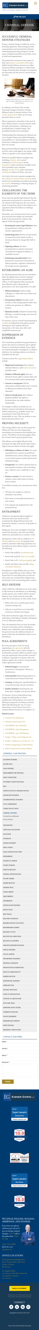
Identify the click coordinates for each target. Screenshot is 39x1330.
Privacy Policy (20, 1326)
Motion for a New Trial (12, 936)
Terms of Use (11, 1326)
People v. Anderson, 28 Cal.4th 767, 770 (19, 741)
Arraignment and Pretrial (13, 773)
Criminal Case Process (14, 753)
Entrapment (8, 856)
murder (4, 115)
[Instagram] (28, 1307)
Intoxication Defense (11, 905)
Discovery (7, 834)
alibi (18, 160)
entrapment (6, 165)
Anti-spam (28, 1326)
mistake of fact (13, 170)
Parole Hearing (9, 950)
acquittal (7, 184)
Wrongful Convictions (12, 1030)
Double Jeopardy (9, 843)
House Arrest (8, 892)
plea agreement (17, 648)
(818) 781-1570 (7, 1247)
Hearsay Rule (8, 887)
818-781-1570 (21, 17)
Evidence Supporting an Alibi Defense (19, 745)
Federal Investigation (12, 874)
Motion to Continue (11, 941)
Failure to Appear (10, 861)
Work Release (8, 1025)
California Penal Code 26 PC (15, 722)
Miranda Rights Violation (13, 923)
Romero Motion (9, 976)
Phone (5, 1048)
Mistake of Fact (9, 932)
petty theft (13, 115)
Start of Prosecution (11, 994)
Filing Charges (9, 865)
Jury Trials (7, 914)
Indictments (8, 896)
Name (4, 1042)
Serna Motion (8, 985)
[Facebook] (11, 1307)
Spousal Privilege (10, 990)
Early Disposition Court (12, 852)
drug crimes (16, 541)
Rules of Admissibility (12, 972)
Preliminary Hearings (11, 958)
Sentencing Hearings (11, 981)
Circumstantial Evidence (13, 799)
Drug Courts (8, 847)
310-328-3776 (6, 1278)
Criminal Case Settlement (14, 718)
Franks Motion (9, 883)
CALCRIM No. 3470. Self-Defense (17, 733)
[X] (17, 1307)
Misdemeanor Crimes (11, 927)
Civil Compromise (10, 804)
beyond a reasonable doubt (19, 63)
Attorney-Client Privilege (13, 782)
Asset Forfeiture (9, 777)
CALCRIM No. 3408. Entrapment (16, 729)
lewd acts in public (27, 556)
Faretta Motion (9, 870)
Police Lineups (8, 954)
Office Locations (12, 1255)
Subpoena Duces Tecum (11, 1007)
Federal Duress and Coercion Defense (18, 749)
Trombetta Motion (10, 1012)
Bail (4, 786)
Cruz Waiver (7, 825)
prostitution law (27, 553)
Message (6, 1062)
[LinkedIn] (22, 1307)
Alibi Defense (8, 768)
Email (5, 1055)
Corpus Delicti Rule (10, 808)
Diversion (7, 838)
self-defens (6, 172)
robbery (6, 323)
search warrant (28, 368)
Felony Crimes (8, 878)
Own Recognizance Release (13, 945)
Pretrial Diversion (10, 963)
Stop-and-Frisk (9, 1003)
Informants (7, 901)
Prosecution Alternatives (13, 967)
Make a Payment (19, 1288)
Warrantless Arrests (11, 1021)
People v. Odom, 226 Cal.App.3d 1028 (18, 737)
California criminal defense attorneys (18, 179)
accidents (12, 160)
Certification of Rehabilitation (16, 791)
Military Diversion (10, 918)
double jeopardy (17, 163)
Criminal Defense (10, 813)
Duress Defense (8, 819)
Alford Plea (7, 764)
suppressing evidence (25, 359)
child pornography (25, 560)
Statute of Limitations (12, 998)
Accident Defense (10, 759)
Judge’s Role (8, 910)
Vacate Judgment (9, 1016)
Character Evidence (11, 795)
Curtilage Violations (11, 830)
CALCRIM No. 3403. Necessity (15, 726)
